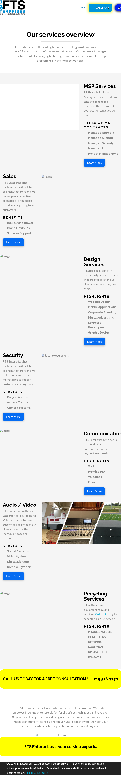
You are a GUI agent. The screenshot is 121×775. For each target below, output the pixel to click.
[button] (82, 7)
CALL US (100, 614)
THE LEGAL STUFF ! (36, 772)
